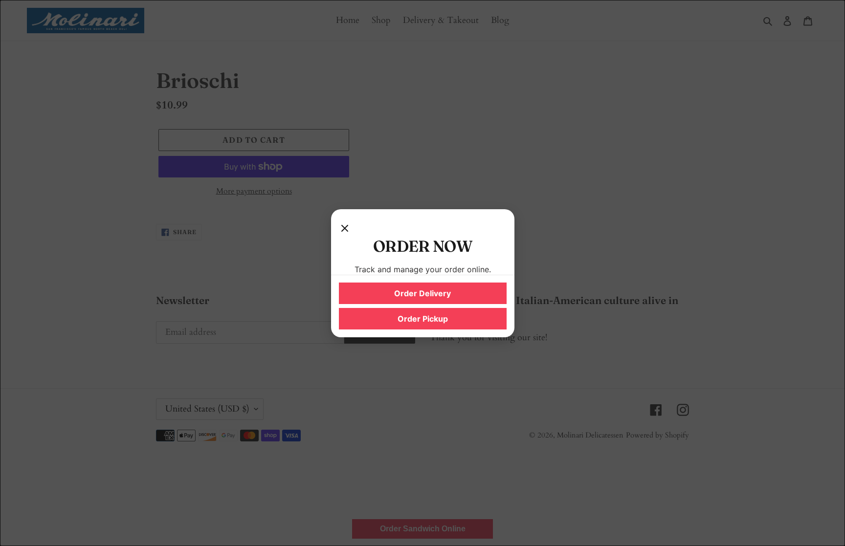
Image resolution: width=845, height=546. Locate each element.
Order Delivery (422, 293)
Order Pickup (423, 319)
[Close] (345, 227)
